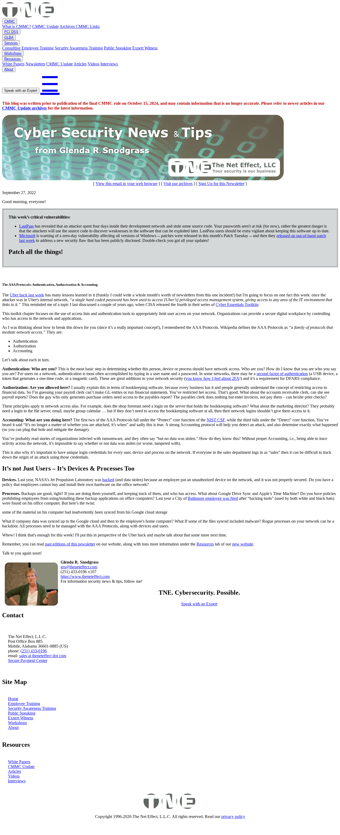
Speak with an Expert (20, 91)
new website (242, 544)
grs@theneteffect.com (79, 567)
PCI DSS (11, 32)
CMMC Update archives (24, 108)
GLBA (9, 37)
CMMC (9, 21)
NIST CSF (216, 420)
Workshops (13, 53)
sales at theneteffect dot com (42, 655)
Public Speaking (117, 48)
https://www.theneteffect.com (85, 576)
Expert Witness (145, 48)
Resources (12, 59)
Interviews (109, 64)
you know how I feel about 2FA (212, 378)
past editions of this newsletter (70, 544)
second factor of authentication (282, 373)
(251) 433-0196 (33, 651)
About (8, 69)
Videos (93, 64)
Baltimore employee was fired (213, 498)
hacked (108, 479)
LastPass (26, 226)
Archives (68, 26)
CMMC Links (88, 26)
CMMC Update (45, 26)
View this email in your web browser (127, 183)
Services (11, 43)
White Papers (13, 64)
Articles (80, 64)
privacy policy (233, 816)
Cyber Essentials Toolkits (237, 304)
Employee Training (38, 48)
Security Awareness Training (79, 48)
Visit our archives (178, 183)
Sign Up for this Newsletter (221, 183)
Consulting (11, 48)
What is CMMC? (16, 26)
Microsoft (27, 235)
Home (13, 698)
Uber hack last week (27, 295)
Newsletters (35, 64)
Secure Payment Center (27, 660)
